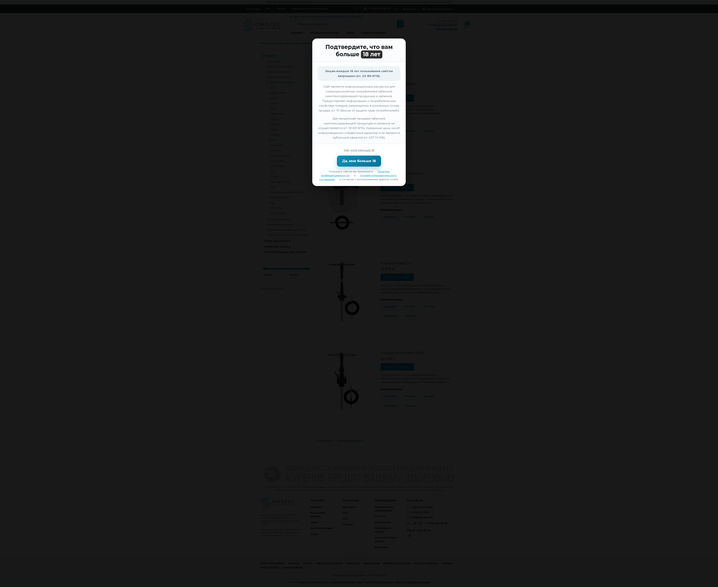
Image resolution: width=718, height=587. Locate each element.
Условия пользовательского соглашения (358, 177)
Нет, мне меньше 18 (359, 150)
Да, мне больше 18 (359, 161)
